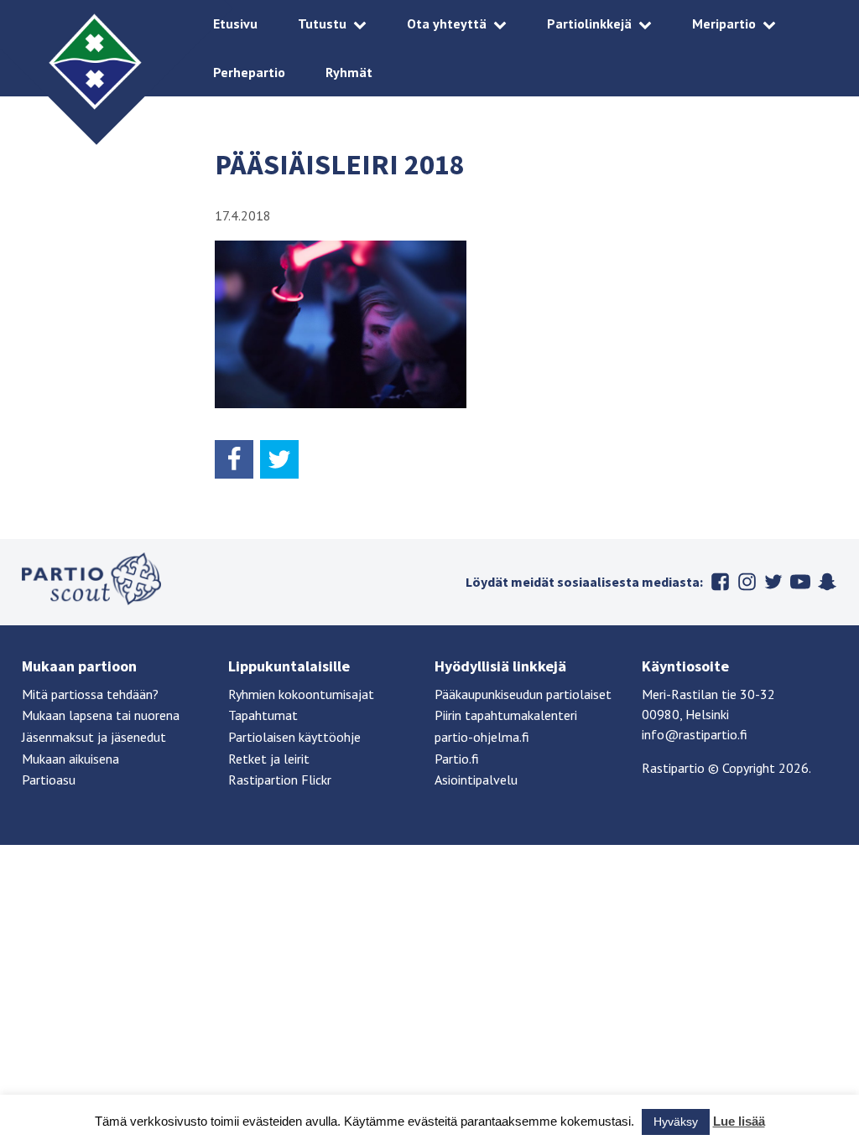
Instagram (747, 582)
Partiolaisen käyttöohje (294, 736)
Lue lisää (739, 1121)
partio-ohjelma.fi (482, 736)
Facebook (720, 582)
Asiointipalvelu (476, 779)
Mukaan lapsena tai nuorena (101, 715)
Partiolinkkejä (589, 23)
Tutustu (322, 23)
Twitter (773, 582)
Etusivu (235, 23)
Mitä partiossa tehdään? (90, 694)
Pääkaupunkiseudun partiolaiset (523, 694)
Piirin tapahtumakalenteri (506, 715)
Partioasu (48, 779)
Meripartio (724, 23)
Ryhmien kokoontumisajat (301, 694)
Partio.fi (457, 758)
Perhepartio (249, 72)
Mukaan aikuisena (70, 758)
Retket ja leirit (269, 758)
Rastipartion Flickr (279, 779)
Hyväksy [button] (675, 1121)
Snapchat (827, 582)
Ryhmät (348, 72)
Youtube (800, 582)
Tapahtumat (263, 715)
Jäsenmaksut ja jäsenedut (94, 736)
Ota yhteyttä (447, 23)
